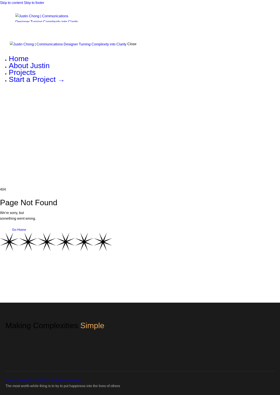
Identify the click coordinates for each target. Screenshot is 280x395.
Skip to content (11, 3)
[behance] (7, 98)
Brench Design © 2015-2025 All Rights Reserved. (43, 380)
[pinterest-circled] (12, 98)
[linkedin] (2, 98)
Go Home (19, 229)
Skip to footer (34, 3)
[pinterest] (265, 346)
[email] (17, 98)
